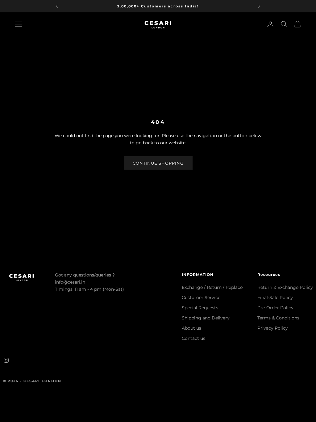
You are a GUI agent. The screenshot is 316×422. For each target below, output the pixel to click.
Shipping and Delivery (206, 318)
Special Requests (200, 307)
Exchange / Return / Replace (212, 287)
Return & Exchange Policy (285, 287)
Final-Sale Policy (275, 297)
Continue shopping (158, 163)
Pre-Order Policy (275, 307)
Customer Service (201, 297)
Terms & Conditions (278, 318)
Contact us (193, 338)
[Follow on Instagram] (6, 360)
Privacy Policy (272, 328)
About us (191, 328)
